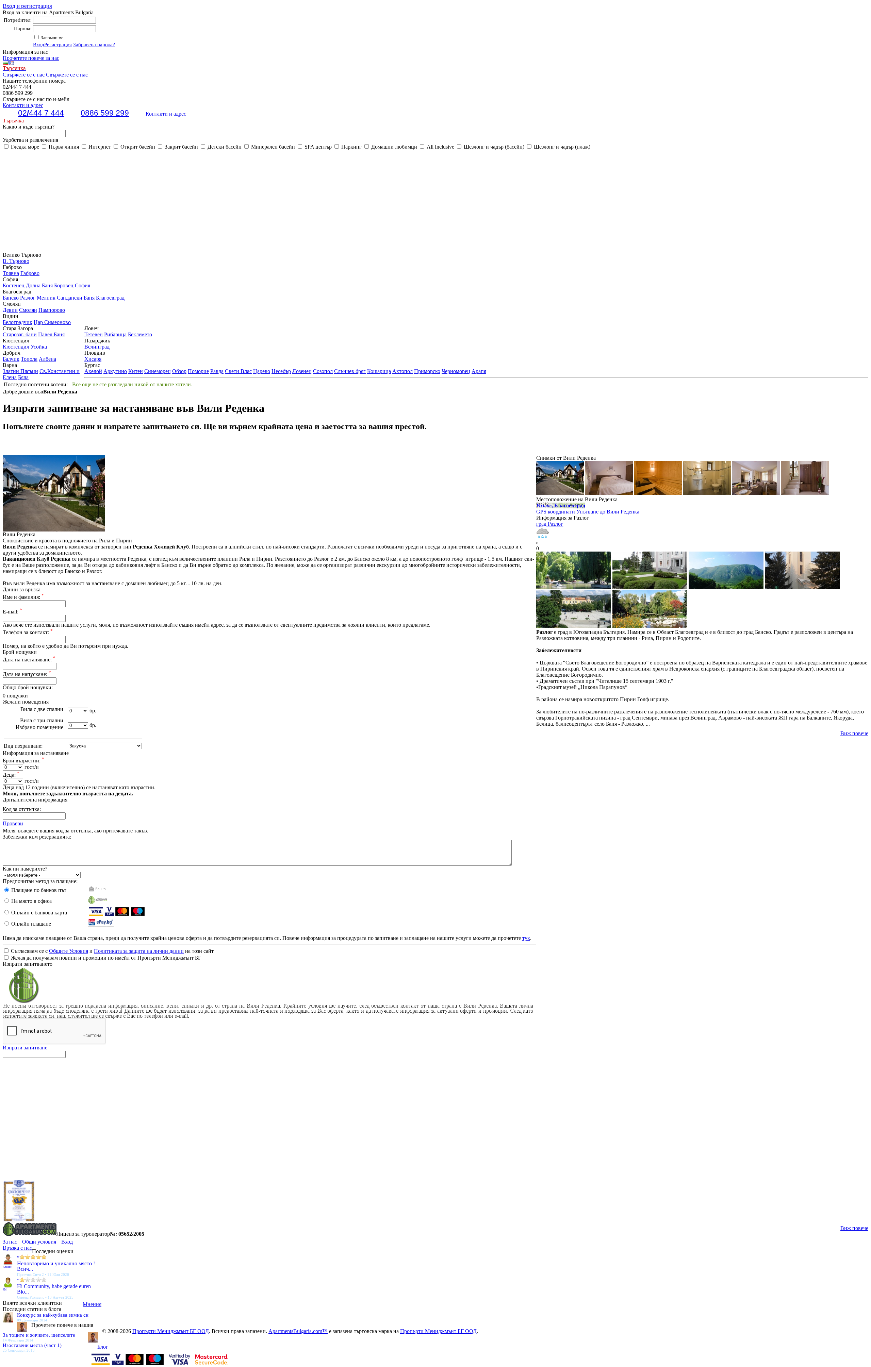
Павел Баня (51, 334)
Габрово (29, 273)
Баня (89, 298)
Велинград (97, 347)
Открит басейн (137, 147)
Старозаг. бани (20, 334)
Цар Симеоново (52, 322)
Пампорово (51, 310)
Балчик (11, 359)
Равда (217, 371)
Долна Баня (39, 285)
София (82, 285)
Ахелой (93, 371)
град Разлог (549, 524)
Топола (29, 359)
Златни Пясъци (20, 371)
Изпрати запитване (25, 1047)
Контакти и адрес (166, 114)
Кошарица (379, 371)
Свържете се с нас (24, 75)
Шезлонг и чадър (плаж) (561, 147)
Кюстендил (16, 347)
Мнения (92, 1304)
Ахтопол (402, 371)
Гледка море (24, 147)
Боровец (63, 285)
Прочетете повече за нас (31, 58)
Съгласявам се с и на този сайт (112, 951)
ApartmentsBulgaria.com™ (298, 1331)
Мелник (46, 298)
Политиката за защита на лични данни (139, 951)
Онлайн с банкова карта (38, 912)
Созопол (323, 371)
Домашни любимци (393, 147)
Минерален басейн (272, 147)
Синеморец (157, 371)
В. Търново (16, 261)
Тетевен (93, 334)
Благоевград (110, 298)
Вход (38, 44)
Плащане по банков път (38, 890)
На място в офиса (31, 901)
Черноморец (456, 371)
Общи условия (39, 1242)
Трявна (11, 273)
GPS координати (555, 511)
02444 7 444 (41, 112)
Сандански (69, 298)
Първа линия (63, 147)
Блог (102, 1347)
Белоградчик (17, 322)
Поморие (198, 371)
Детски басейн (224, 147)
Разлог (27, 298)
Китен (135, 371)
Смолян (28, 310)
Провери (13, 823)
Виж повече (854, 733)
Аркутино (115, 371)
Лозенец (302, 371)
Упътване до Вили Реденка (607, 511)
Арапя (479, 371)
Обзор (179, 371)
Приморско (427, 371)
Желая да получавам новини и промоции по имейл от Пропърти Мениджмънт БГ (105, 958)
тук (526, 938)
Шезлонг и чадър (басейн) (493, 147)
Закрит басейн (180, 147)
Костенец (13, 285)
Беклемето (140, 334)
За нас (10, 1242)
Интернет (99, 147)
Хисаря (92, 359)
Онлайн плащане (30, 924)
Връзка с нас (17, 1248)
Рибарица (115, 334)
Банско (11, 298)
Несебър (281, 371)
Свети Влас (238, 371)
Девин (10, 310)
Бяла (23, 377)
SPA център (317, 147)
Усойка (39, 347)
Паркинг (351, 147)
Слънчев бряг (350, 371)
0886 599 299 (105, 112)
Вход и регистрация (27, 6)
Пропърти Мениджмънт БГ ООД (170, 1331)
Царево (261, 371)
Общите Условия (68, 951)
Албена (47, 359)
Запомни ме (51, 37)
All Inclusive (439, 147)
